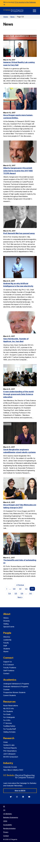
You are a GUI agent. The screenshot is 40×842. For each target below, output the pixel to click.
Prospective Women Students (14, 692)
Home (5, 17)
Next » (21, 597)
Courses (6, 689)
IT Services (7, 723)
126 (22, 593)
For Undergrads (9, 717)
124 (9, 593)
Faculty (6, 643)
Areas (5, 742)
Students (6, 649)
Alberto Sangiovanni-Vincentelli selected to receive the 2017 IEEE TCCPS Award (18, 170)
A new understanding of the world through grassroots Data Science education (18, 394)
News (12, 17)
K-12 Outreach (8, 665)
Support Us (7, 662)
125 (15, 593)
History (6, 618)
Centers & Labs (8, 745)
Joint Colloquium (9, 754)
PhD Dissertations (10, 751)
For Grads (7, 714)
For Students (8, 711)
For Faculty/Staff (9, 729)
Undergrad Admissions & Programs (16, 684)
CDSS (5, 821)
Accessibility (7, 825)
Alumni (5, 651)
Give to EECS (20, 791)
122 (26, 589)
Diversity (6, 621)
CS (4, 810)
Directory (6, 637)
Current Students (9, 695)
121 (20, 589)
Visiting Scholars (9, 732)
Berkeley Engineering (10, 817)
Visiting (6, 624)
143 (30, 593)
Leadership (7, 640)
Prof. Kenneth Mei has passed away (19, 233)
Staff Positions (8, 671)
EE (4, 806)
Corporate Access (10, 767)
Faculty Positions (9, 668)
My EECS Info (8, 708)
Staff (5, 646)
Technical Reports (10, 748)
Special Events (8, 627)
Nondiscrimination (9, 828)
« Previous (20, 585)
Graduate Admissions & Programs (15, 686)
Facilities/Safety (9, 726)
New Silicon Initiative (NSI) (13, 770)
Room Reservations (10, 706)
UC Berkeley (7, 814)
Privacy (5, 832)
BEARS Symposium (10, 757)
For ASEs (6, 720)
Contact (6, 673)
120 (14, 589)
